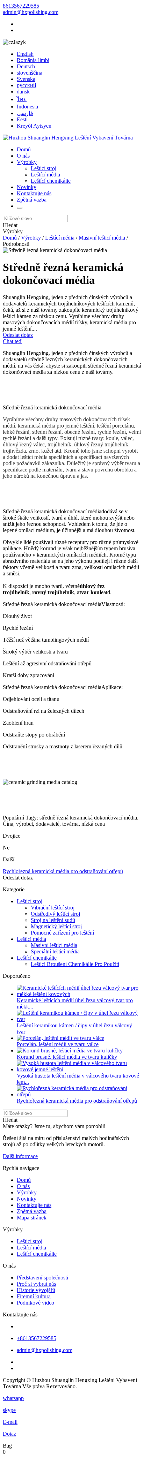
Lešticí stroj (43, 168)
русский (26, 85)
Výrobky (27, 162)
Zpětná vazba (31, 200)
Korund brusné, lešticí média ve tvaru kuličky (67, 1057)
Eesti (22, 119)
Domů (24, 149)
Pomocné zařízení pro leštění (62, 933)
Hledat (10, 225)
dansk (23, 92)
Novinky (26, 187)
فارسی (25, 113)
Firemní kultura (34, 1296)
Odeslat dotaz (18, 335)
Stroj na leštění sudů (53, 920)
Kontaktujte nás (34, 193)
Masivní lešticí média (102, 238)
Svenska (26, 79)
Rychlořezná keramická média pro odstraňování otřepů (63, 871)
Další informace (20, 1156)
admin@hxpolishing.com (30, 12)
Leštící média (45, 174)
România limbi (33, 60)
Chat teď (12, 341)
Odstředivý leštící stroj (55, 914)
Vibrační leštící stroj (52, 908)
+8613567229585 (36, 1338)
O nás (23, 156)
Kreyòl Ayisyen (34, 126)
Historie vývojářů (36, 1290)
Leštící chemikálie (51, 181)
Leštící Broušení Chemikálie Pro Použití (75, 964)
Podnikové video (35, 1303)
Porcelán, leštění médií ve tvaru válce (58, 1044)
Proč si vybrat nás (36, 1284)
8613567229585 (21, 6)
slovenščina (29, 73)
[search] (19, 208)
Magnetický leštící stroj (56, 926)
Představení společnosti (42, 1278)
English (25, 54)
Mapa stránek (31, 1218)
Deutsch (26, 66)
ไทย (22, 99)
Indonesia (27, 106)
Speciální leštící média (55, 951)
